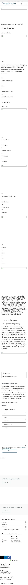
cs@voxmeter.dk (15, 540)
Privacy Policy (23, 447)
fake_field (7, 373)
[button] (14, 373)
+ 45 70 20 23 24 (4, 566)
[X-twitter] (2, 557)
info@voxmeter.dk (20, 1)
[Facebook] (9, 557)
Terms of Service (6, 448)
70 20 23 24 (13, 1)
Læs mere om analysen (10, 376)
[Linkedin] (5, 557)
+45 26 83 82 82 (17, 541)
